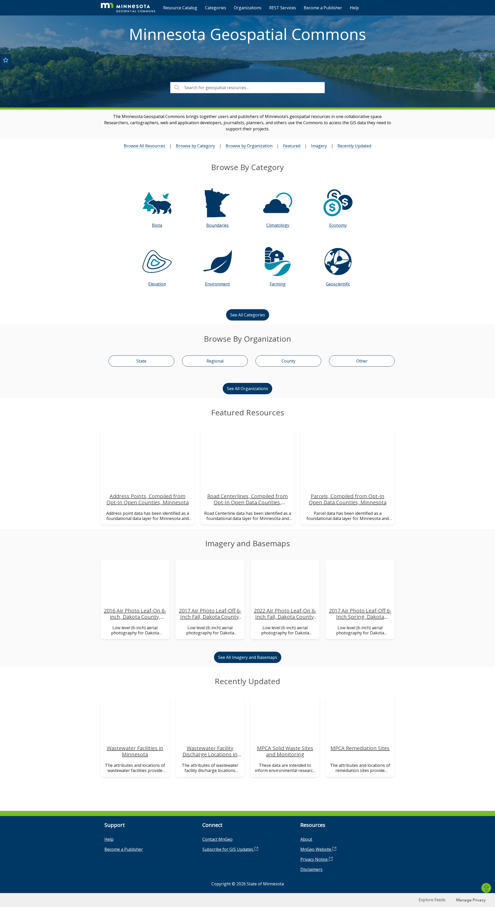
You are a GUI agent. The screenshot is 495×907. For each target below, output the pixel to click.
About (306, 839)
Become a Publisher (323, 8)
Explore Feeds (432, 900)
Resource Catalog (180, 8)
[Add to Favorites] (5, 59)
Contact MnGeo (217, 839)
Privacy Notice (314, 859)
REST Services (282, 8)
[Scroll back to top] (486, 888)
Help (354, 8)
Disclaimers (311, 869)
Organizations (247, 8)
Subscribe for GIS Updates (228, 849)
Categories (215, 8)
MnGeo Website (316, 849)
